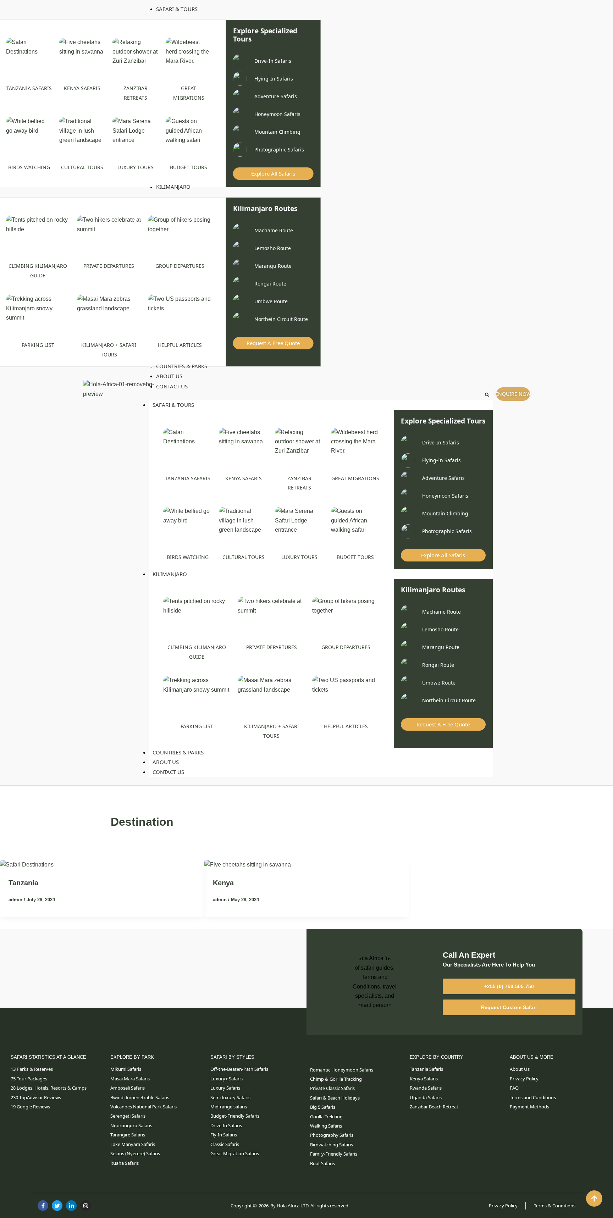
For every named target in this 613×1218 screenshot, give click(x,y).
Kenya (223, 883)
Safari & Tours (173, 404)
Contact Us (168, 771)
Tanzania (23, 883)
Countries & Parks (178, 752)
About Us (166, 761)
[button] (487, 394)
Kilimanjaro (170, 573)
